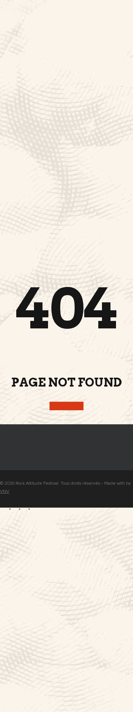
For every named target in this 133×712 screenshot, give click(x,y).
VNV (4, 491)
